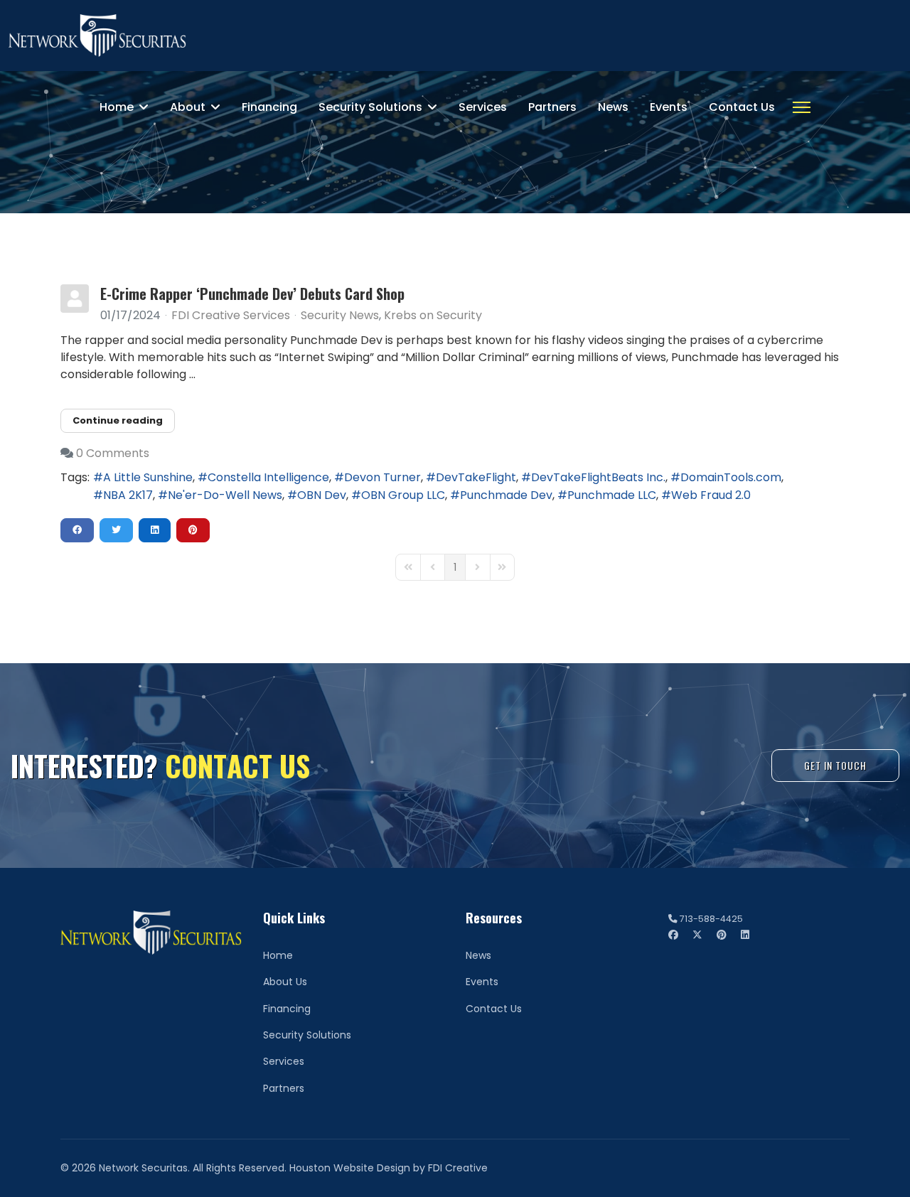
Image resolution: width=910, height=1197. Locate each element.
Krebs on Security (433, 315)
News (613, 107)
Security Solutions (370, 107)
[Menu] (801, 107)
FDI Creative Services (230, 315)
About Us (285, 982)
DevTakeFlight (476, 477)
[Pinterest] (722, 935)
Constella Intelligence (268, 477)
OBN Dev (321, 495)
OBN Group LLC (403, 495)
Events (668, 107)
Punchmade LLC (611, 495)
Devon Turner (382, 477)
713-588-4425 (711, 919)
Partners (552, 107)
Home (117, 107)
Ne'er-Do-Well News (225, 495)
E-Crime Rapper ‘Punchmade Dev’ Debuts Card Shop (252, 293)
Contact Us (742, 107)
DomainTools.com (730, 477)
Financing (269, 107)
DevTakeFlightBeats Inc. (598, 477)
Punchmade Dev (506, 495)
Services (483, 107)
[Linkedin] (745, 935)
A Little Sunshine (148, 477)
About (187, 107)
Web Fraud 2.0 (711, 495)
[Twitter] (697, 935)
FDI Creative (458, 1168)
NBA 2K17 (128, 495)
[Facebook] (673, 935)
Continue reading (118, 420)
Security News (340, 315)
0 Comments (112, 453)
